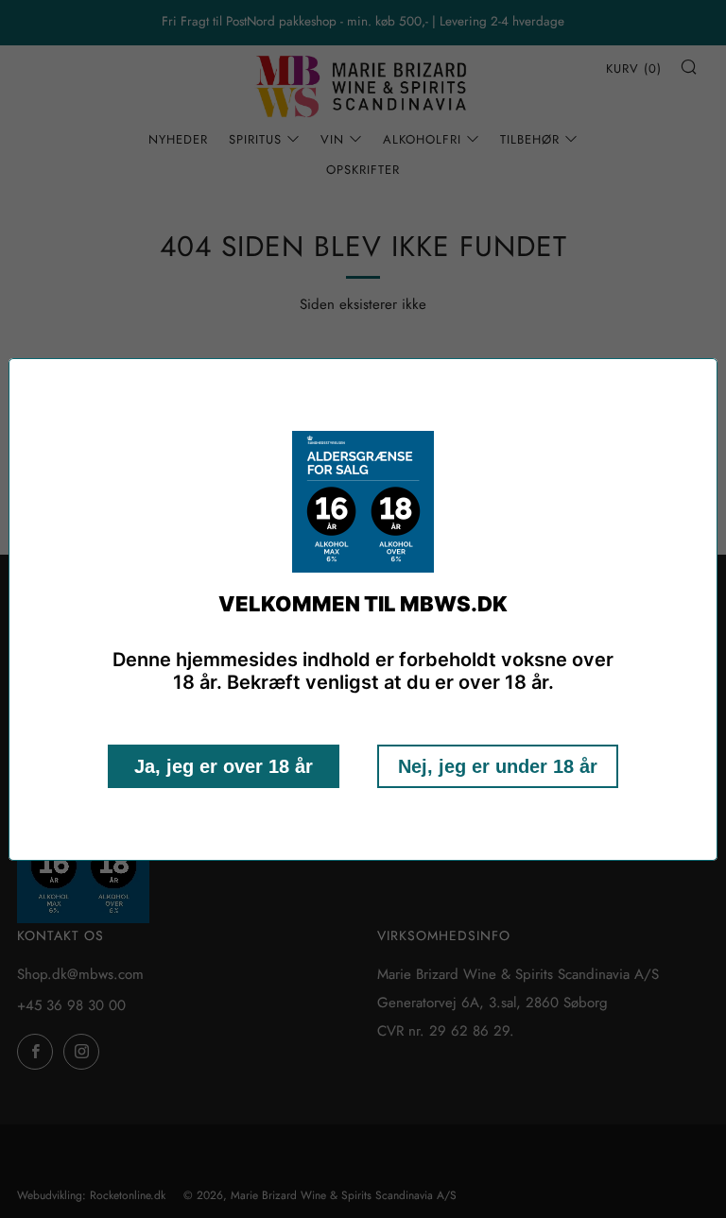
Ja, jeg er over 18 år (223, 766)
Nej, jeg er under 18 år (497, 766)
